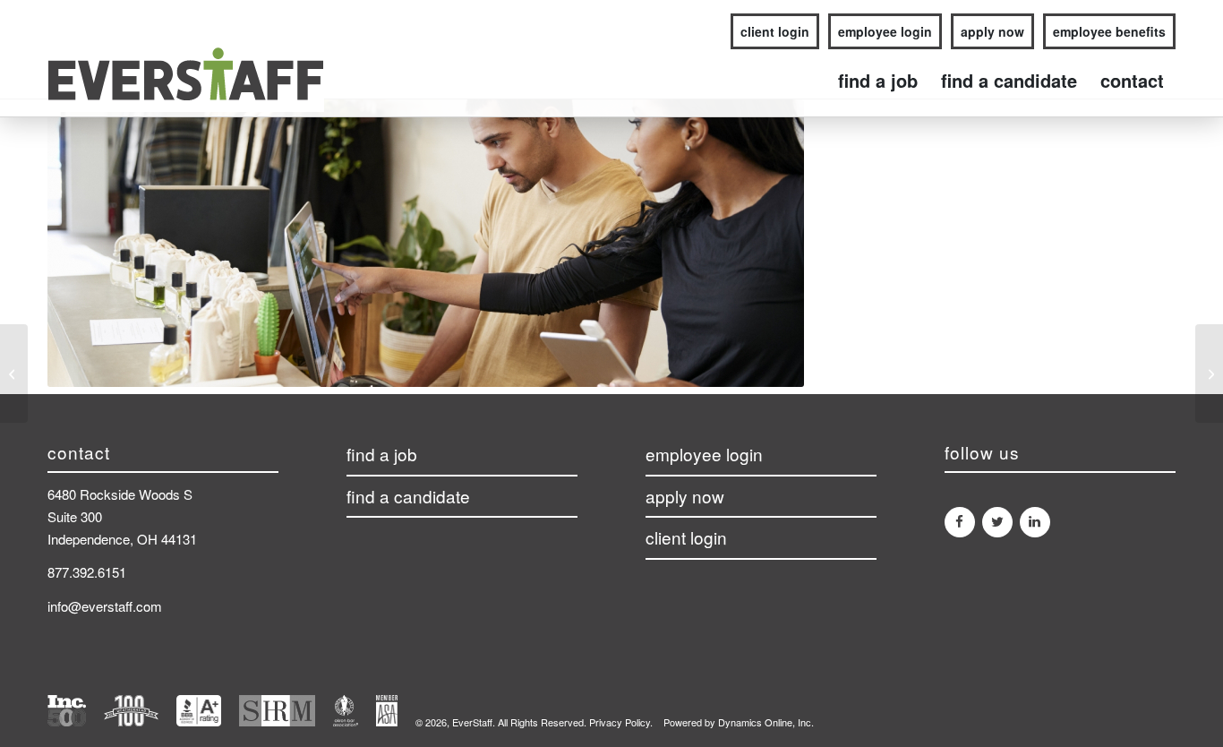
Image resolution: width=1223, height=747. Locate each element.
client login (774, 31)
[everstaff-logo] (185, 80)
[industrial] (1209, 373)
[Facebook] (960, 522)
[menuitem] (770, 32)
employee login (885, 31)
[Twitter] (997, 522)
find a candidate (408, 496)
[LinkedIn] (1035, 522)
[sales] (14, 373)
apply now (992, 31)
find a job (381, 454)
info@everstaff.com (104, 606)
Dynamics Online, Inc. (766, 722)
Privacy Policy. (621, 722)
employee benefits (1109, 31)
